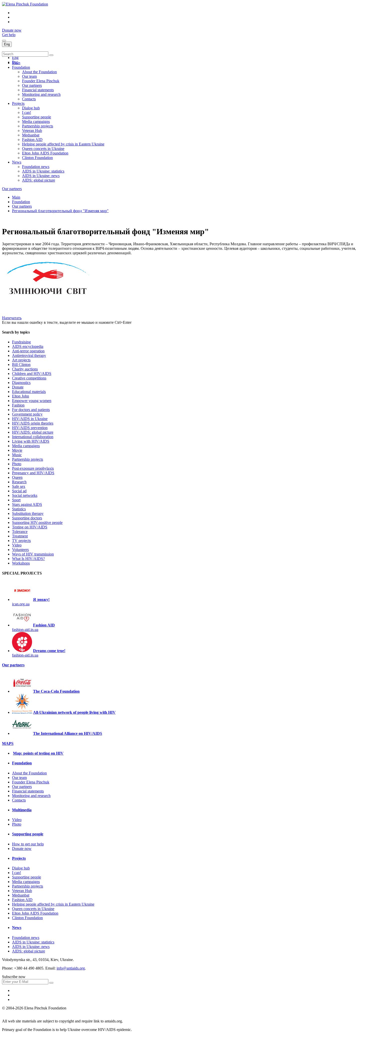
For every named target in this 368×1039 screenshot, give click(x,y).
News (16, 162)
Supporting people (36, 117)
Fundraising (21, 342)
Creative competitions (29, 378)
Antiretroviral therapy (29, 355)
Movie (17, 450)
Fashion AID (32, 139)
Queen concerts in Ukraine (43, 148)
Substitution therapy (28, 513)
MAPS (8, 743)
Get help (9, 35)
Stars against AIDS (27, 504)
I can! (26, 112)
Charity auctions (25, 369)
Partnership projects (37, 126)
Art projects (21, 360)
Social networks (24, 495)
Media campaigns (36, 121)
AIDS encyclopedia (27, 346)
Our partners (32, 85)
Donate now (12, 30)
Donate (18, 387)
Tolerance (20, 531)
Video (17, 545)
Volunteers (20, 549)
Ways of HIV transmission (33, 554)
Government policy (27, 414)
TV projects (21, 540)
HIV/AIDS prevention (30, 428)
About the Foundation (39, 72)
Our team (29, 76)
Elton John (20, 396)
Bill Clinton (21, 364)
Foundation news (35, 167)
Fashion (18, 405)
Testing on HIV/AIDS (29, 527)
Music (17, 455)
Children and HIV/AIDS (31, 373)
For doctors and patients (31, 410)
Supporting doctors (27, 518)
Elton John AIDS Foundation (45, 153)
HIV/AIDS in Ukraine (30, 419)
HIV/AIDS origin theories (32, 423)
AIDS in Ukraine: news (41, 176)
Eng (7, 44)
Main (16, 63)
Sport (16, 500)
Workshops (21, 563)
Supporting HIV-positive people (37, 522)
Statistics (19, 509)
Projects (18, 103)
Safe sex (18, 486)
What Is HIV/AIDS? (28, 558)
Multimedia (22, 810)
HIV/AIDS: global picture (32, 432)
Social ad (19, 491)
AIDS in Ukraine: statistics (43, 171)
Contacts (29, 99)
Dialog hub (31, 108)
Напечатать (12, 318)
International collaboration (32, 437)
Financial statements (38, 90)
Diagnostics (21, 382)
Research (19, 482)
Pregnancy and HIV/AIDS (33, 473)
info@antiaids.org (71, 968)
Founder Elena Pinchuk (40, 81)
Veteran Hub (32, 130)
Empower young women (31, 400)
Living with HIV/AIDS (30, 441)
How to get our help (28, 844)
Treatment (20, 536)
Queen (17, 477)
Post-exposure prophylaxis (33, 468)
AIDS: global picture (38, 180)
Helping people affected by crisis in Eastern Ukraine (63, 144)
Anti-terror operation (28, 351)
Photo (16, 464)
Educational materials (29, 391)
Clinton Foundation (37, 157)
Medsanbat (30, 135)
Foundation (21, 67)
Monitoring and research (41, 94)
